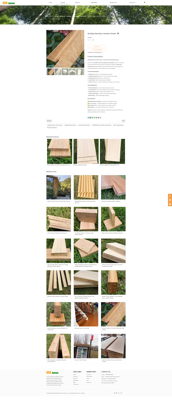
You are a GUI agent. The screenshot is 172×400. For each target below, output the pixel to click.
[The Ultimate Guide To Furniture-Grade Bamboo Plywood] (86, 219)
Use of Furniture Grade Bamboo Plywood (56, 233)
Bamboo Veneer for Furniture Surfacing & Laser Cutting (113, 329)
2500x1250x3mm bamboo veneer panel (101, 125)
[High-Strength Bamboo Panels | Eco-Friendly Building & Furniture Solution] (58, 251)
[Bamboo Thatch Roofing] (86, 346)
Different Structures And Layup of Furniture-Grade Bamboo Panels (112, 265)
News (74, 382)
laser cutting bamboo (118, 125)
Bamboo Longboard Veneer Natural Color (56, 165)
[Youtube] (121, 393)
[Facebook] (114, 393)
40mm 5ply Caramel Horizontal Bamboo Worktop (85, 165)
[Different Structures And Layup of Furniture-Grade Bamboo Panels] (113, 251)
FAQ (88, 380)
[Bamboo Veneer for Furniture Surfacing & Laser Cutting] (113, 314)
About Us (75, 378)
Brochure (89, 374)
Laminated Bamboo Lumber (106, 165)
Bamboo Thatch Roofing (80, 360)
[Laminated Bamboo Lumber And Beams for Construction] (58, 314)
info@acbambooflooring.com (112, 376)
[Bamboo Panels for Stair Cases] (86, 314)
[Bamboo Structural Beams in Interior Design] (58, 282)
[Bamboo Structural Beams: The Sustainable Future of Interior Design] (113, 282)
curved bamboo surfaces (84, 125)
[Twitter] (119, 393)
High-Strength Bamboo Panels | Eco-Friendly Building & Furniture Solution (57, 265)
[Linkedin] (117, 393)
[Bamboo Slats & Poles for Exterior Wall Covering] (58, 187)
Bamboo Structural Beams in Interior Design (57, 296)
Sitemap (83, 393)
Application (76, 380)
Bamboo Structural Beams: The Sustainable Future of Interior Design (112, 297)
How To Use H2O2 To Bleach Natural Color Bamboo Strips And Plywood (84, 297)
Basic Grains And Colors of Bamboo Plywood (112, 233)
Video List (89, 382)
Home (74, 374)
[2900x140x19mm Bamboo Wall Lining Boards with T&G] (86, 187)
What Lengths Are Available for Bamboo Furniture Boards (56, 360)
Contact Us (76, 384)
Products (75, 376)
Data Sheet (89, 376)
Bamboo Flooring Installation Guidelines (111, 201)
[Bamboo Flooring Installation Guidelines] (113, 187)
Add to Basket (96, 50)
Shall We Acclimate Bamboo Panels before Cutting (112, 360)
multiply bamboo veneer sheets (54, 125)
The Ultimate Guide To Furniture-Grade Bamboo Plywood (84, 233)
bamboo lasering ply (52, 127)
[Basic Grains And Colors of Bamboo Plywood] (113, 219)
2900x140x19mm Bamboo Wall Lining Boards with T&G (85, 202)
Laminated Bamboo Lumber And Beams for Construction (57, 329)
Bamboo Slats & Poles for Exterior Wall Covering (58, 201)
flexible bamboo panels (70, 125)
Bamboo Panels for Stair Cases (82, 328)
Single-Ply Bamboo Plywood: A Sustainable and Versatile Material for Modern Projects (86, 265)
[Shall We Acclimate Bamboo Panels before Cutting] (113, 346)
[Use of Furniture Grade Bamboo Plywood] (58, 219)
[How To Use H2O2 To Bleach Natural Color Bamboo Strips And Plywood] (86, 282)
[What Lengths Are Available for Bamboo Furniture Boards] (58, 346)
